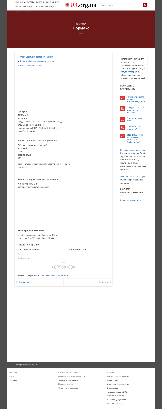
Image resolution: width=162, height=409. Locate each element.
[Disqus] (63, 321)
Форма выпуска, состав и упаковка (36, 57)
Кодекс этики (112, 380)
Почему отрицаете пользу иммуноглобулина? (136, 99)
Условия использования (68, 380)
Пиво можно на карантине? (134, 127)
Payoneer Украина (130, 72)
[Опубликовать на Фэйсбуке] (54, 267)
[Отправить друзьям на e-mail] (64, 267)
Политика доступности (116, 400)
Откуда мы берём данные (118, 384)
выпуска (60, 276)
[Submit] (145, 5)
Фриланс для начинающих (132, 177)
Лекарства (29, 2)
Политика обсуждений (116, 403)
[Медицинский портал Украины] (81, 5)
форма (66, 276)
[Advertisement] (63, 87)
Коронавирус (52, 2)
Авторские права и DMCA (117, 392)
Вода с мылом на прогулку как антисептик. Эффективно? (135, 138)
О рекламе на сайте (115, 396)
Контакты (27, 11)
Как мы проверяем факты (118, 376)
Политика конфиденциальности (71, 376)
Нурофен (103, 282)
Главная (19, 2)
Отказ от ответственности (68, 388)
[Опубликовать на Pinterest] (68, 267)
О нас (18, 11)
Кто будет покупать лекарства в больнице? (135, 109)
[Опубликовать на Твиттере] (59, 267)
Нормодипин (25, 282)
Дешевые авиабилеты (130, 200)
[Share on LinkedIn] (73, 267)
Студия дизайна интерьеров (133, 150)
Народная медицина (46, 7)
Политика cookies (65, 384)
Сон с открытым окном (134, 119)
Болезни (40, 2)
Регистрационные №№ (31, 66)
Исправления (112, 388)
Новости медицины (25, 7)
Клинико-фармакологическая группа (37, 61)
